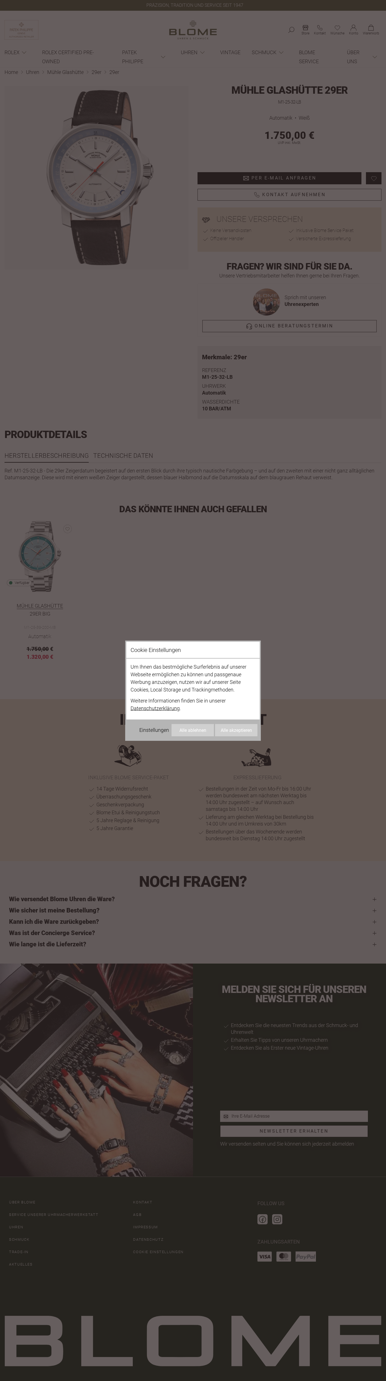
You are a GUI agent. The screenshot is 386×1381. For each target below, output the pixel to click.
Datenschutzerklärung (155, 708)
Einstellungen (154, 730)
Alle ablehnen (192, 730)
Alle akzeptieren (236, 730)
